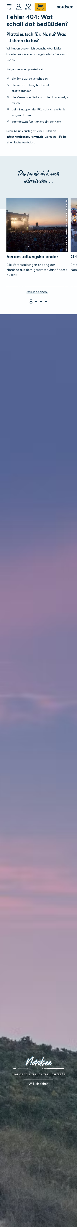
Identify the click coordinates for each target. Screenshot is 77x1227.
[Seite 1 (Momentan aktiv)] (31, 301)
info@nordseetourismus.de (25, 136)
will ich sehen (10, 199)
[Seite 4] (46, 301)
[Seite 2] (36, 301)
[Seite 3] (41, 301)
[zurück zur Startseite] (65, 6)
